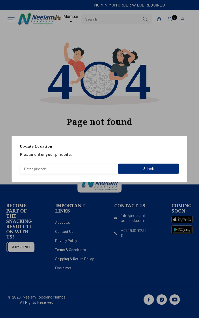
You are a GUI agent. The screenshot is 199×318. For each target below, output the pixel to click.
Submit (148, 169)
